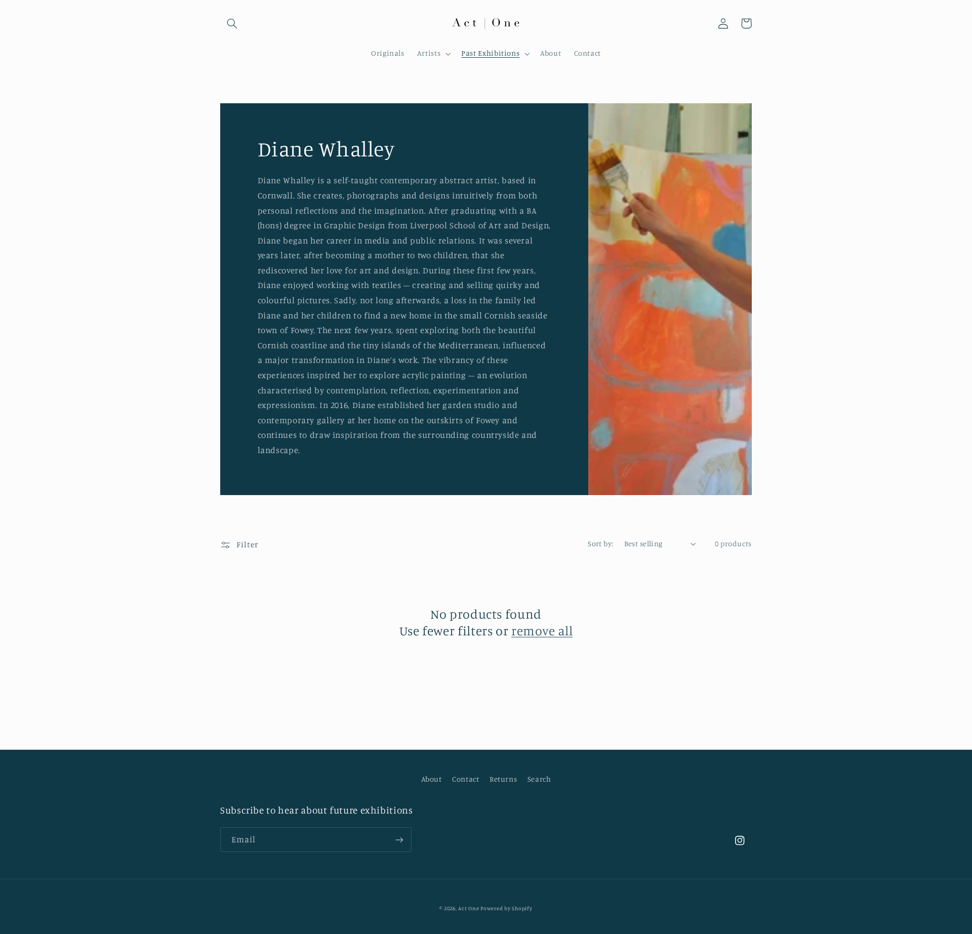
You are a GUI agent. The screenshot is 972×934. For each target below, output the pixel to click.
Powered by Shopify (506, 908)
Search (539, 779)
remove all (542, 630)
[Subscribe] (399, 839)
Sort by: (600, 543)
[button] (232, 23)
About (431, 779)
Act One (469, 908)
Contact (465, 779)
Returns (503, 779)
